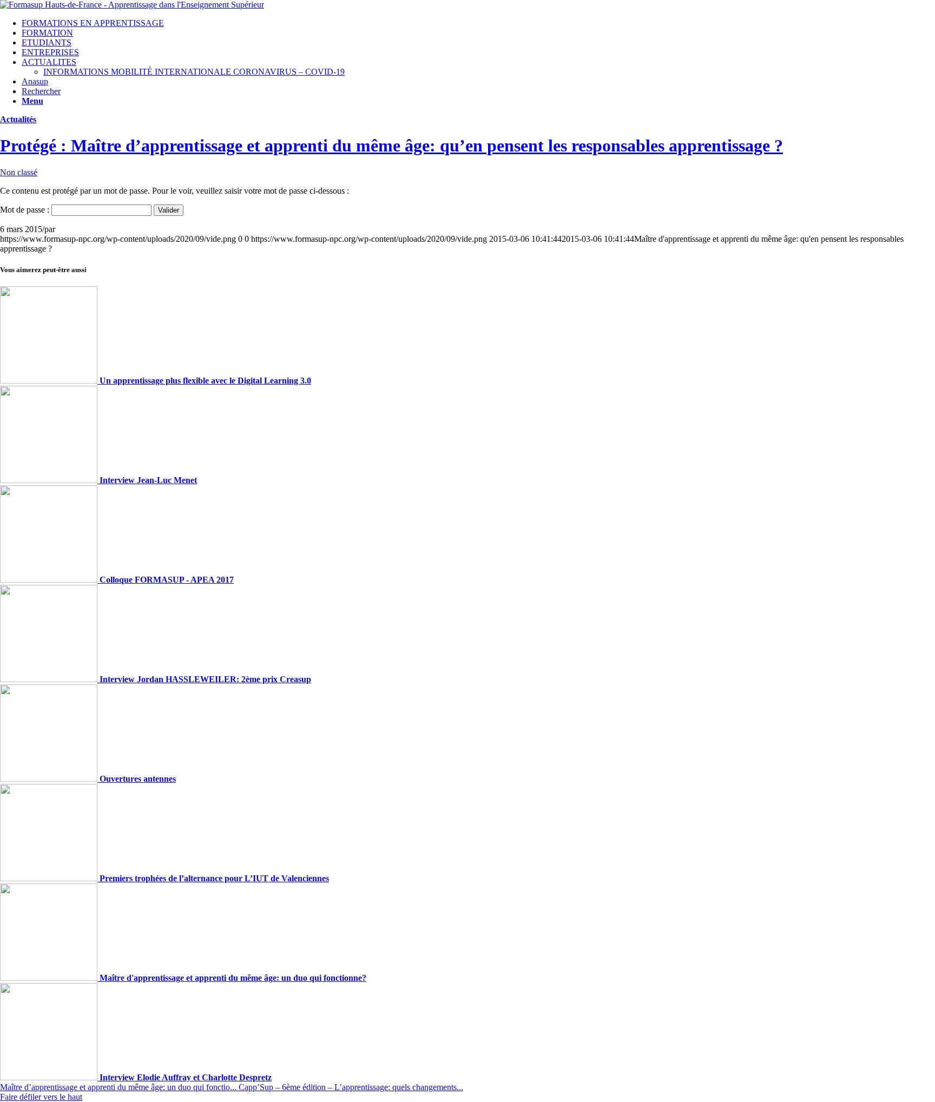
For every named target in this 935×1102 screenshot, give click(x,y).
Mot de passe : (25, 209)
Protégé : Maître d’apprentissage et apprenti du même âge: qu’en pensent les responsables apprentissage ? (391, 145)
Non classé (18, 172)
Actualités (18, 119)
